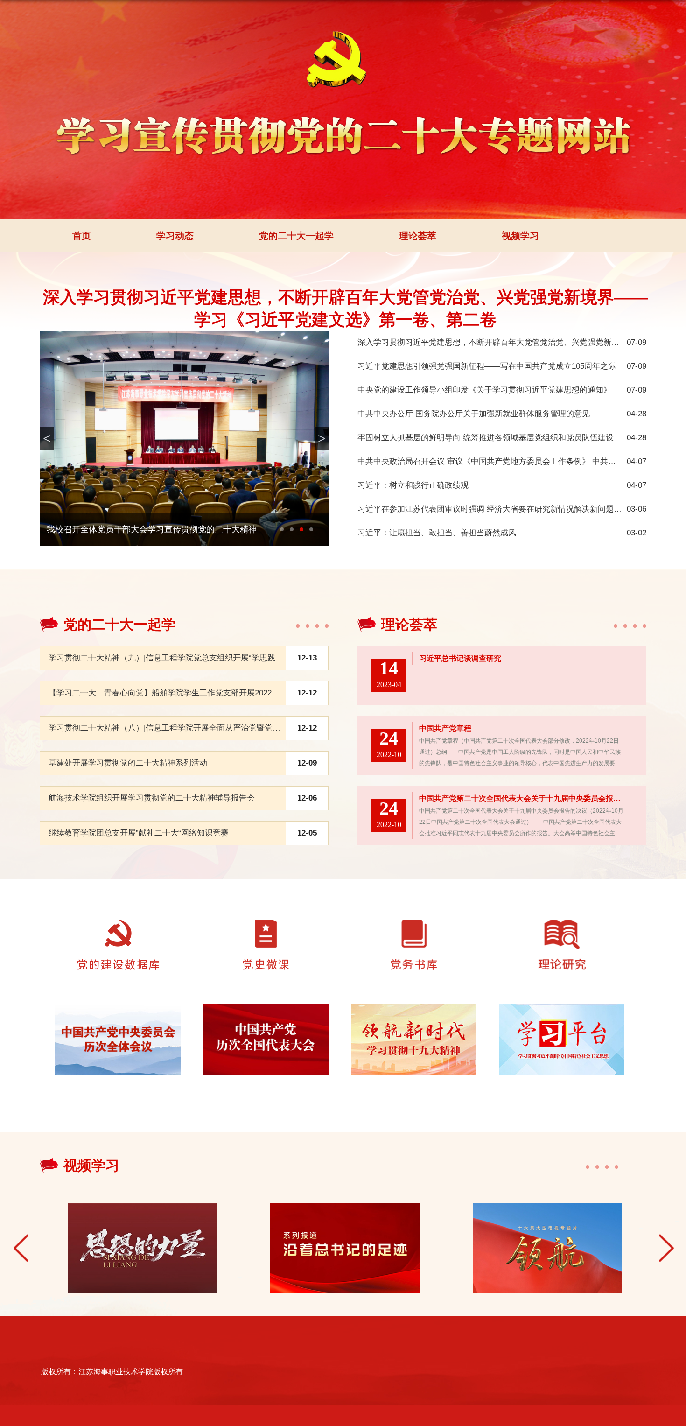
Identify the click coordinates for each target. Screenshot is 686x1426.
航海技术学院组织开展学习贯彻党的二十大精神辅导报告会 (152, 798)
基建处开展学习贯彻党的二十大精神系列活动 (128, 763)
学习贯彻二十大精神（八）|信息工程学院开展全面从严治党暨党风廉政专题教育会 (192, 728)
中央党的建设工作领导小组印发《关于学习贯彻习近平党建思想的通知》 (484, 390)
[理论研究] (561, 931)
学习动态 (175, 236)
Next (666, 1248)
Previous (21, 1248)
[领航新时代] (414, 1015)
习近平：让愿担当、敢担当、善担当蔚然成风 (436, 532)
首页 (81, 236)
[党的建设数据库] (118, 931)
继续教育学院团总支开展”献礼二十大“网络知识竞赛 (139, 833)
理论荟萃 (417, 236)
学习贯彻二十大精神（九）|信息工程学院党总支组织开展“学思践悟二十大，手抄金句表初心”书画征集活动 (235, 657)
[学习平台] (562, 1015)
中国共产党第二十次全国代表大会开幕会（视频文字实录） (156, 529)
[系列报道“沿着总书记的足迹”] (343, 1248)
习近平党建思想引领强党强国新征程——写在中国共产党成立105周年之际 (486, 366)
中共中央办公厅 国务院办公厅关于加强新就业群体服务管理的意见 (473, 413)
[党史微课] (266, 931)
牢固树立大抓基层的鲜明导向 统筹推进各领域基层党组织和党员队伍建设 (485, 437)
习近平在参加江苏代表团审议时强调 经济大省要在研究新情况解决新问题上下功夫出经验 (513, 509)
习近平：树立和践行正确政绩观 (413, 485)
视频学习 (520, 236)
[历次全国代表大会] (266, 1015)
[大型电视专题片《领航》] (546, 1248)
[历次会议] (118, 1015)
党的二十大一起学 (296, 236)
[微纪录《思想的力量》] (141, 1248)
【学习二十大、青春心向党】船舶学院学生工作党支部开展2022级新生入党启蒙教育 (196, 692)
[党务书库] (414, 931)
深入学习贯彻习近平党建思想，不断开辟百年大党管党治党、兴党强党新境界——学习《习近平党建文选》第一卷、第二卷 (345, 308)
